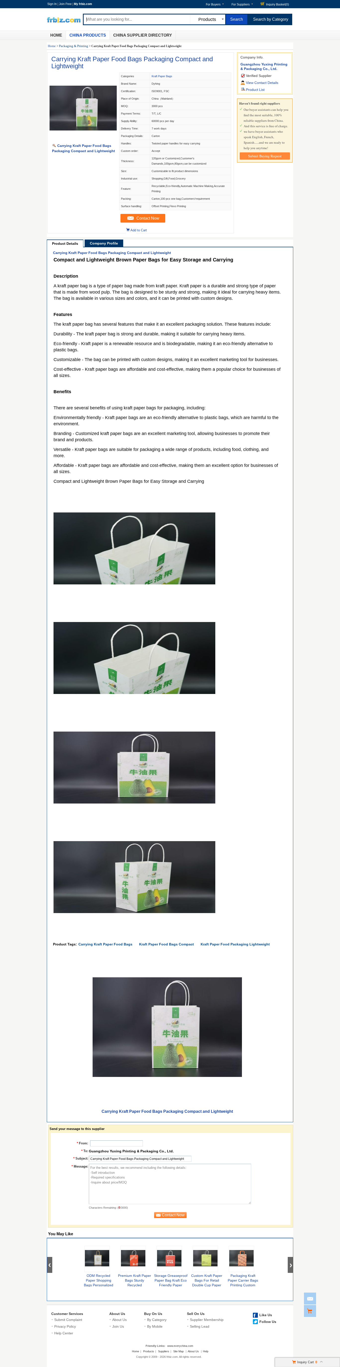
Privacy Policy (65, 1326)
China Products (87, 35)
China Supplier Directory (142, 35)
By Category (157, 1320)
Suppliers (163, 1351)
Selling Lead (199, 1326)
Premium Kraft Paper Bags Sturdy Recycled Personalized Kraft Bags (134, 1285)
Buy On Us (153, 1314)
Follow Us (267, 1322)
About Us (117, 1314)
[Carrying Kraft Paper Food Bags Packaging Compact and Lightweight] (83, 140)
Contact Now (147, 218)
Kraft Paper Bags (162, 76)
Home (56, 35)
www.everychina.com (180, 1345)
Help (205, 1351)
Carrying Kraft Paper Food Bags (105, 944)
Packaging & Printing (73, 46)
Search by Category (270, 19)
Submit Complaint (68, 1320)
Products (148, 1351)
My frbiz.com (83, 4)
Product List (255, 90)
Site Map (178, 1351)
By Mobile (155, 1326)
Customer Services (67, 1314)
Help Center (63, 1333)
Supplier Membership (207, 1320)
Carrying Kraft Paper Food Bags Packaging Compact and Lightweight (132, 62)
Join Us (118, 1326)
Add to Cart (138, 230)
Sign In (52, 4)
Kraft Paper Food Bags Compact (166, 944)
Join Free (65, 4)
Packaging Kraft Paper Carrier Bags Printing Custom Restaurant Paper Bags (243, 1285)
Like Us (265, 1315)
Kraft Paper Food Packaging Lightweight (235, 944)
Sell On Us (196, 1314)
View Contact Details (262, 83)
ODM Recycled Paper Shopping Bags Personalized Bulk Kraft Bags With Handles (98, 1285)
